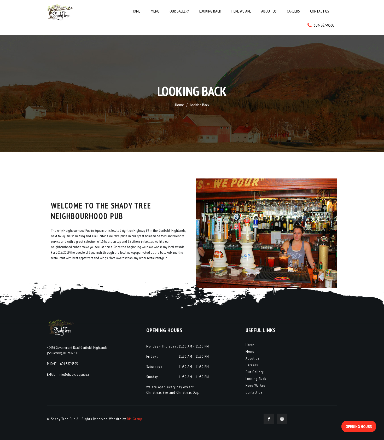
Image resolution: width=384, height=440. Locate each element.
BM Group (134, 418)
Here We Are (241, 11)
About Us (269, 11)
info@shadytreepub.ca (74, 374)
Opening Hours (359, 426)
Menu (155, 11)
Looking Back (210, 11)
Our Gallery (179, 11)
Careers (293, 11)
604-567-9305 (69, 363)
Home (136, 11)
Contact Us (319, 11)
